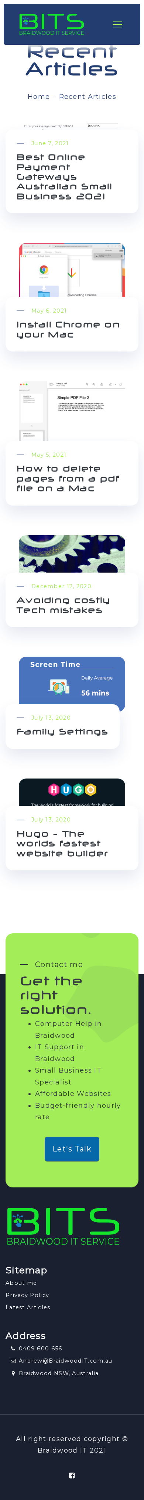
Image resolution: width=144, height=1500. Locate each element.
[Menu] (123, 24)
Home (39, 97)
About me (21, 1283)
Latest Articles (28, 1307)
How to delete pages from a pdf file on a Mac (68, 479)
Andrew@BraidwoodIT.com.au (66, 1360)
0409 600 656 (40, 1348)
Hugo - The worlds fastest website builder (63, 844)
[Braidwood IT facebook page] (71, 1475)
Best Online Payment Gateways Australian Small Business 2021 (65, 177)
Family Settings (63, 733)
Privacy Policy (27, 1295)
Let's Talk (72, 1148)
